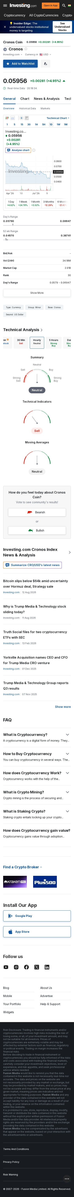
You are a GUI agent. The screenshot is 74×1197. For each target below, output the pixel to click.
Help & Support (50, 1004)
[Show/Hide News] (26, 118)
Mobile (7, 996)
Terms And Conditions (16, 1149)
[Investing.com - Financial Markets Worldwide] (23, 5)
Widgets (8, 1012)
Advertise (46, 996)
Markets (45, 108)
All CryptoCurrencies (43, 15)
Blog (6, 987)
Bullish (40, 530)
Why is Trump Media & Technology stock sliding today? (34, 609)
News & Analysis (47, 99)
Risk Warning (10, 1174)
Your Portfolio (12, 1004)
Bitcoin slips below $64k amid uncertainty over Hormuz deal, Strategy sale (35, 583)
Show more (63, 706)
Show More (37, 292)
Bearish (40, 512)
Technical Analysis (21, 329)
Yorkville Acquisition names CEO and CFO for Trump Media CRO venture (35, 660)
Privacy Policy (11, 1161)
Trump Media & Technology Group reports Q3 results (35, 685)
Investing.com (11, 592)
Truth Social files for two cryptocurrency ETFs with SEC (35, 634)
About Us (46, 987)
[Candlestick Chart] (7, 118)
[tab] (21, 343)
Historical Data (27, 108)
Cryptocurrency (14, 15)
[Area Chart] (12, 118)
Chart (24, 99)
